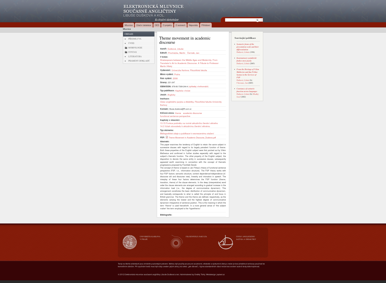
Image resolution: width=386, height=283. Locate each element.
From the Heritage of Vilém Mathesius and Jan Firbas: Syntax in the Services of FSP (248, 73)
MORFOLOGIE (135, 47)
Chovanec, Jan (242, 83)
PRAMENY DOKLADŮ (139, 60)
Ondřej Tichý (199, 274)
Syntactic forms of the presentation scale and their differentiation (248, 47)
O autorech (180, 25)
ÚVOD (131, 43)
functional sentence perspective (175, 116)
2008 (175, 78)
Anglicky (171, 94)
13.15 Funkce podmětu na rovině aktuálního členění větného (189, 123)
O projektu (167, 25)
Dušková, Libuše (176, 48)
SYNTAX (132, 52)
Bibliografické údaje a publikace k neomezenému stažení (187, 133)
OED (157, 25)
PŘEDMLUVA (134, 38)
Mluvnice (129, 25)
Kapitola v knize (182, 90)
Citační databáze (143, 25)
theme (178, 112)
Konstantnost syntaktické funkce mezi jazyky (247, 59)
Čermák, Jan (193, 52)
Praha (177, 74)
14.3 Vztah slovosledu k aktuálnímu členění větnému (185, 126)
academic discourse (192, 112)
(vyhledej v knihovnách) (198, 86)
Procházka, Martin (176, 52)
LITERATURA (135, 56)
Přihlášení (205, 25)
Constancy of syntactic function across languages (247, 90)
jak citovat (193, 266)
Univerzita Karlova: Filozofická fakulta (189, 70)
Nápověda (193, 25)
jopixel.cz (221, 274)
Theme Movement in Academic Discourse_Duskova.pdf (192, 137)
